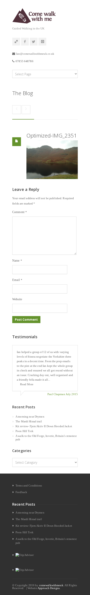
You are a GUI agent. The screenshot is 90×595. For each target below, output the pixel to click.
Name (17, 260)
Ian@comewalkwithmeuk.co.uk (35, 53)
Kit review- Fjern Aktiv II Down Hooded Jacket (44, 426)
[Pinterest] (16, 42)
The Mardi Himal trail (29, 421)
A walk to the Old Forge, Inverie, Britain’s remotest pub (46, 437)
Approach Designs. (49, 588)
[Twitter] (34, 42)
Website (17, 299)
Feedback (21, 492)
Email (17, 280)
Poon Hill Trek (24, 431)
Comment (19, 212)
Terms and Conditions (29, 485)
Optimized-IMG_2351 (51, 135)
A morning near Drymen (30, 416)
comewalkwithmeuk (51, 585)
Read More (26, 384)
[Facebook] (25, 42)
